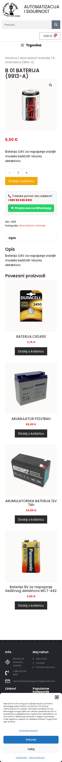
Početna (11, 58)
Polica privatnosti (37, 757)
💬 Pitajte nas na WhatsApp (31, 208)
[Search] (56, 24)
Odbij (31, 749)
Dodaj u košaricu (21, 181)
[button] (57, 697)
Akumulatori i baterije (35, 58)
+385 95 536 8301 (20, 200)
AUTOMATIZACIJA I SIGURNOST (41, 9)
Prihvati (31, 739)
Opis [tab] (12, 238)
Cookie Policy (21, 757)
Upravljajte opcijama (28, 730)
